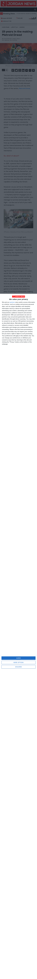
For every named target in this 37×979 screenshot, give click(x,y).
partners (12, 302)
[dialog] (18, 636)
